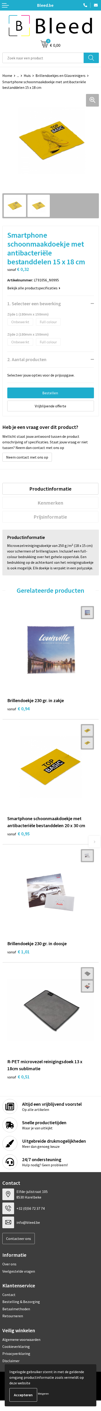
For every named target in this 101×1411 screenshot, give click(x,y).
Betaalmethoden (16, 1309)
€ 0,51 (18, 1077)
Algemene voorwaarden (21, 1339)
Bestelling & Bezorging (21, 1301)
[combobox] (43, 58)
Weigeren (43, 1393)
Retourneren (12, 1316)
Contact (9, 1294)
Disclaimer (10, 1360)
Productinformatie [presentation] (50, 488)
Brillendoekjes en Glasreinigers (60, 75)
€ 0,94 (18, 708)
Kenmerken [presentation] (50, 502)
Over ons (9, 1264)
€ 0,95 (18, 834)
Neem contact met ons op (27, 457)
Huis (27, 75)
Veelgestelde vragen (18, 1271)
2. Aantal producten (27, 359)
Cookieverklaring (16, 1346)
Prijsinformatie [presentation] (50, 516)
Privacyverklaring (16, 1353)
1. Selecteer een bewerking (34, 303)
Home (7, 75)
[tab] (50, 489)
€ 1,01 (18, 952)
